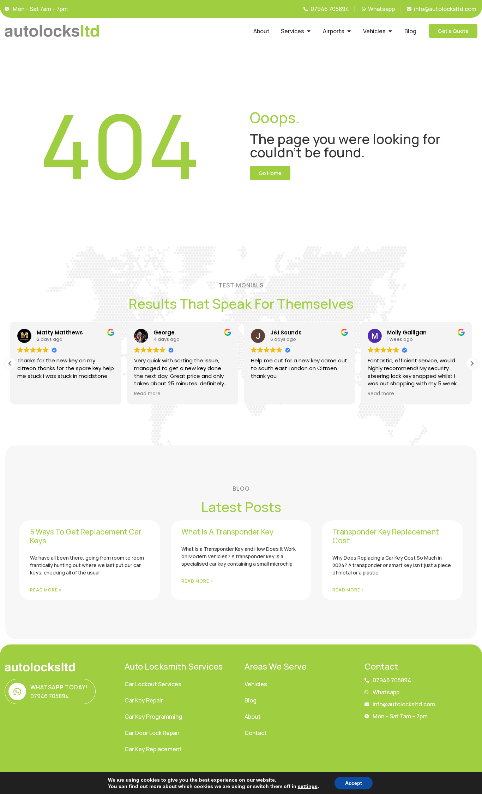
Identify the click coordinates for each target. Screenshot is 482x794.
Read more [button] (147, 394)
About (253, 716)
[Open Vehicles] (390, 31)
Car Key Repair (144, 700)
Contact (256, 733)
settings (308, 786)
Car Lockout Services (153, 684)
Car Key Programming (153, 716)
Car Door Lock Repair (152, 733)
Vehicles (256, 684)
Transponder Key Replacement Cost (385, 536)
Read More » (46, 590)
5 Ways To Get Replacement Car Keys (85, 536)
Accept (353, 783)
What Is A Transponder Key (227, 532)
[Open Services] (309, 31)
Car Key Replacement (153, 749)
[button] (471, 363)
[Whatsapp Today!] (17, 691)
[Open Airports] (349, 31)
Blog (251, 700)
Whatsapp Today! (59, 687)
